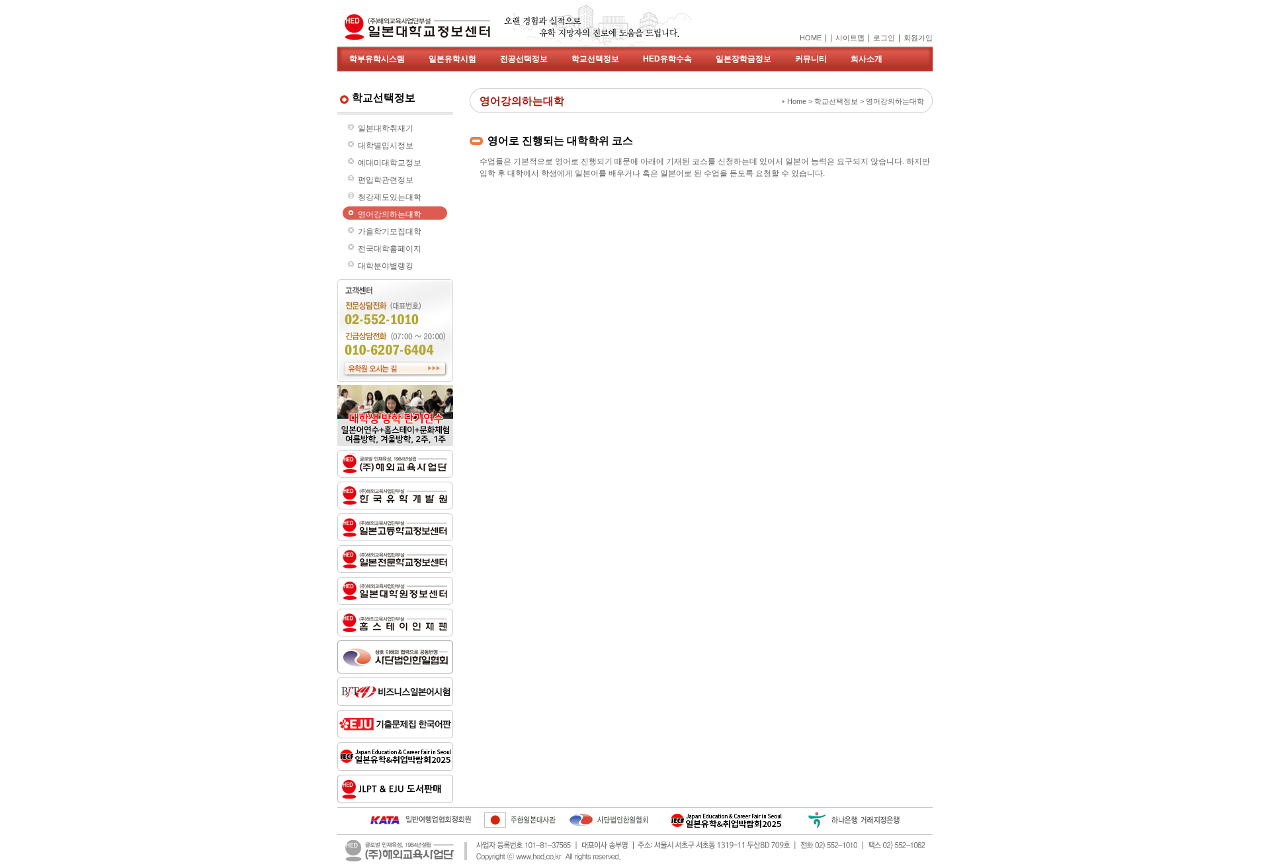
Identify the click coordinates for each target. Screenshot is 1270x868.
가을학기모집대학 (389, 231)
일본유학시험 (452, 59)
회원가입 (918, 38)
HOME (811, 38)
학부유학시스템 (377, 59)
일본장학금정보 (743, 59)
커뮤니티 (811, 59)
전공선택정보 (524, 59)
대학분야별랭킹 (385, 266)
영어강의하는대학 (389, 214)
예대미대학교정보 (389, 162)
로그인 (884, 38)
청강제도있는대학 (389, 197)
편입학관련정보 (385, 180)
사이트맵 (850, 38)
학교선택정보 (595, 59)
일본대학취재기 (385, 128)
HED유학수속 (667, 59)
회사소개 (866, 59)
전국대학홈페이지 (389, 248)
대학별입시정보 (385, 145)
